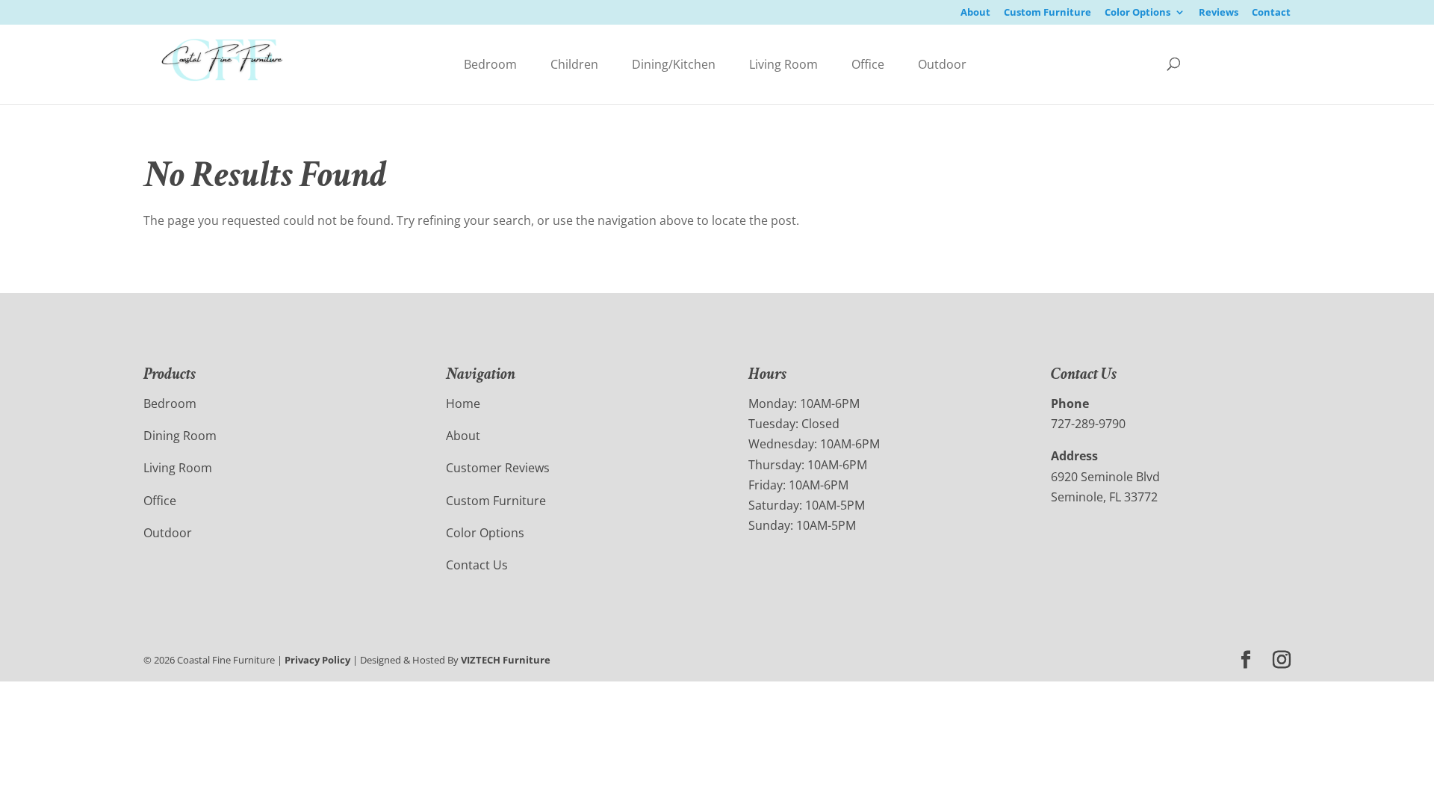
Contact (1271, 13)
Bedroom (490, 64)
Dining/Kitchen (674, 64)
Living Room (783, 64)
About (975, 13)
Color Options (1137, 13)
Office (867, 64)
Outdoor (942, 64)
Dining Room (180, 435)
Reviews (1218, 13)
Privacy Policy (317, 660)
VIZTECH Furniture (505, 660)
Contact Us (477, 565)
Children (574, 64)
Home (463, 403)
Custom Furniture (1047, 13)
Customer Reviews (498, 468)
